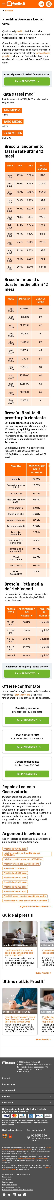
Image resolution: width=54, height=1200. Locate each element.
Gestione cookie (7, 1182)
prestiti (19, 31)
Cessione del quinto (27, 761)
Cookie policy (6, 1179)
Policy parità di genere (9, 1184)
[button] (3, 4)
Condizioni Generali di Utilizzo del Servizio (16, 1174)
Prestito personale (27, 708)
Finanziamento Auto (27, 734)
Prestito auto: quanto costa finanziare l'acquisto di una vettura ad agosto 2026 (20, 1019)
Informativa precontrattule (11, 1187)
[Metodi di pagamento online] (27, 1116)
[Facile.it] (16, 5)
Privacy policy (6, 1177)
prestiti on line (22, 694)
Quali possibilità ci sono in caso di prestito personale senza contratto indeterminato (19, 954)
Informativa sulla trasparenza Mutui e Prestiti (17, 1190)
